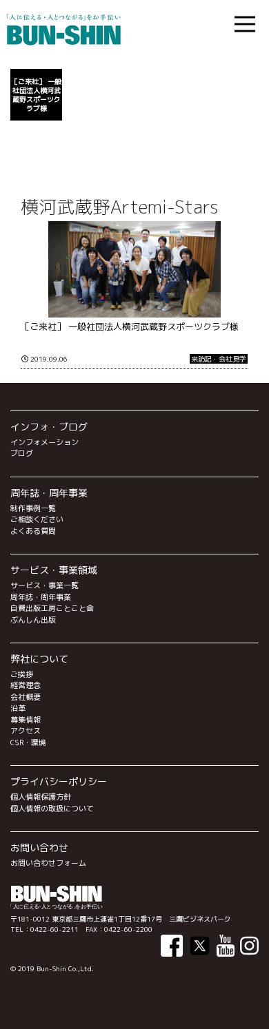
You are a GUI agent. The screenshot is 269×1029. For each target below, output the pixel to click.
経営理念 (25, 685)
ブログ (21, 453)
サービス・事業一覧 (44, 585)
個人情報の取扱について (52, 808)
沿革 (18, 708)
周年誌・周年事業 (40, 597)
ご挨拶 (21, 674)
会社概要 (25, 697)
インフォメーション (44, 442)
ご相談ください (36, 519)
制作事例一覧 (33, 508)
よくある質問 (33, 531)
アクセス (25, 730)
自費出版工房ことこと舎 (52, 608)
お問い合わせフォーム (48, 863)
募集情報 (25, 719)
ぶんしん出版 (33, 619)
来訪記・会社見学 (218, 359)
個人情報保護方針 (40, 796)
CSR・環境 (28, 742)
